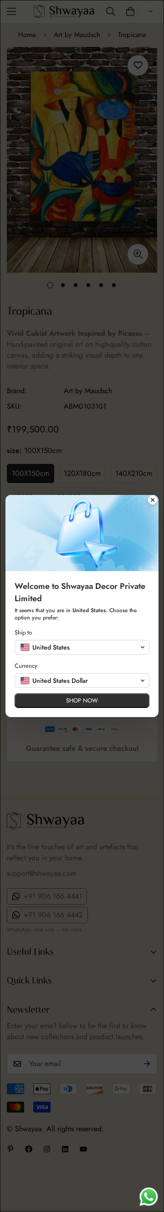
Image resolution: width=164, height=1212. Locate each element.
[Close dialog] (152, 501)
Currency (26, 666)
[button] (82, 647)
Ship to (23, 632)
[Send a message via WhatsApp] (148, 1196)
